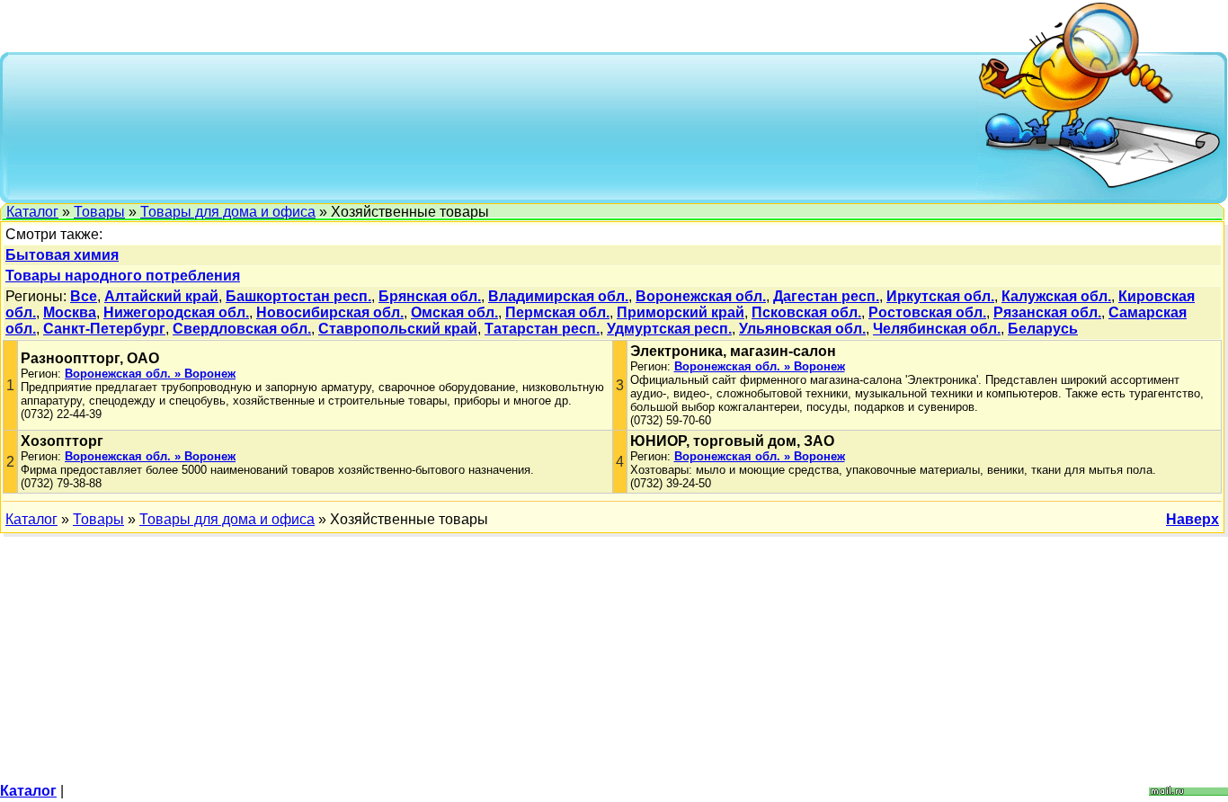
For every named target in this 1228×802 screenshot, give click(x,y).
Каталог (32, 211)
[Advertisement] (493, 125)
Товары (99, 211)
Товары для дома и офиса (228, 211)
